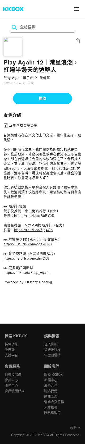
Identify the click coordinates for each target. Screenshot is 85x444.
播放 (42, 98)
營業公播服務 (54, 401)
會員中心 (11, 379)
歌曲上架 (50, 396)
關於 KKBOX (53, 374)
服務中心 (11, 385)
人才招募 (50, 407)
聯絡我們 (50, 390)
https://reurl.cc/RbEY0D (34, 215)
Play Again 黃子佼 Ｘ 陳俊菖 (27, 77)
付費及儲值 (13, 374)
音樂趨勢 (50, 344)
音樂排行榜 (52, 349)
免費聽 (10, 349)
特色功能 (11, 344)
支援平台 (11, 354)
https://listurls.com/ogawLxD (28, 244)
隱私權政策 (52, 412)
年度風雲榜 (52, 354)
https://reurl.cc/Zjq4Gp (33, 229)
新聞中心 (50, 379)
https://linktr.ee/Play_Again (27, 272)
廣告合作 (50, 385)
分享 (78, 41)
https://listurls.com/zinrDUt (26, 258)
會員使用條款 (15, 390)
